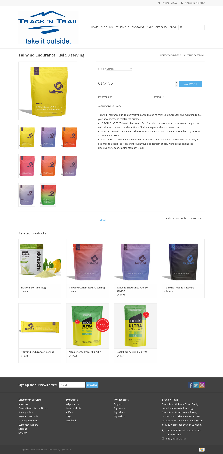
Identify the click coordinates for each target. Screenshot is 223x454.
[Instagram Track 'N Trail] (202, 385)
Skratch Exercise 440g (33, 287)
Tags (69, 416)
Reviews (158, 96)
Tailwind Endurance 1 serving (37, 351)
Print (200, 218)
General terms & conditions (33, 408)
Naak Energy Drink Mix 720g (85, 351)
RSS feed (71, 420)
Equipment (122, 27)
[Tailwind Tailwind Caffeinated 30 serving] (87, 261)
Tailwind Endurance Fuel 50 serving (186, 55)
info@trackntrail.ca (176, 438)
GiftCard (161, 27)
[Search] (180, 27)
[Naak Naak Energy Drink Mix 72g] (135, 325)
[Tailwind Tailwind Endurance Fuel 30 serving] (135, 261)
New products (73, 408)
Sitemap (22, 428)
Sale (150, 27)
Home (94, 27)
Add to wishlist (172, 218)
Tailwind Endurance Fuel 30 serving (132, 289)
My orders (119, 408)
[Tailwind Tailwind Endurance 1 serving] (39, 325)
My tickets (119, 412)
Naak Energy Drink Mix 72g (132, 351)
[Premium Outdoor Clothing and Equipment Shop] (50, 27)
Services (22, 432)
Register (118, 404)
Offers (69, 412)
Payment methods (28, 416)
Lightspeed (66, 449)
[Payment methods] (201, 449)
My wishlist (120, 416)
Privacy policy (25, 412)
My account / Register (194, 2)
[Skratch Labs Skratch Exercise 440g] (39, 261)
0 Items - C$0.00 (170, 2)
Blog (172, 27)
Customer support (28, 424)
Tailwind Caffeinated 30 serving (87, 287)
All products (72, 404)
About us (23, 404)
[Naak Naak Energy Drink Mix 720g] (87, 325)
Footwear (138, 27)
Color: (101, 68)
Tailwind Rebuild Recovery (179, 287)
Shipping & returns (28, 420)
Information (105, 96)
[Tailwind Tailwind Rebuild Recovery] (183, 261)
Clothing (107, 27)
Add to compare (189, 218)
